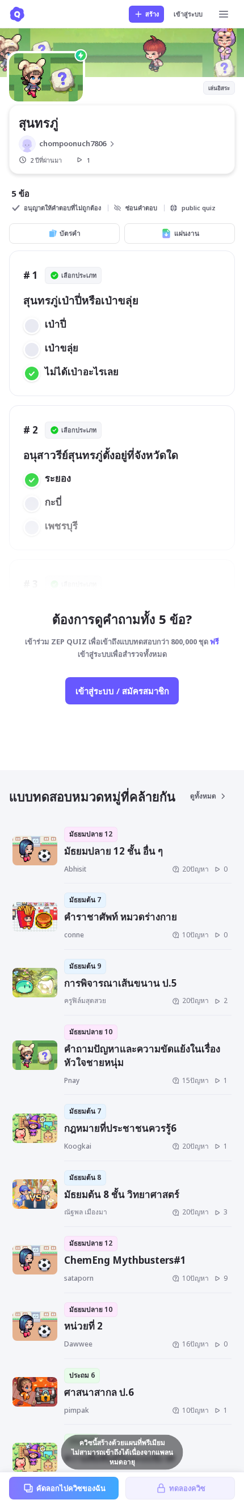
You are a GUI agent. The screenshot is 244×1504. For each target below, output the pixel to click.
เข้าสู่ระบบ (188, 14)
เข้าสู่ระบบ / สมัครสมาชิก (122, 690)
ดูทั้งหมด (203, 796)
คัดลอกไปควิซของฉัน (71, 1488)
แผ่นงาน (186, 233)
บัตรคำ (70, 233)
